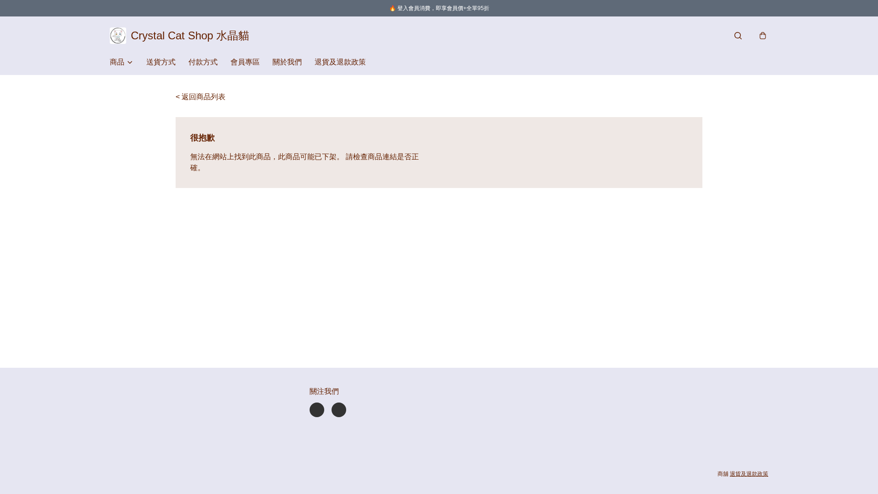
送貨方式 (161, 62)
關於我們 (287, 62)
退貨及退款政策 (340, 62)
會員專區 (245, 62)
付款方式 (203, 62)
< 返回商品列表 (200, 97)
